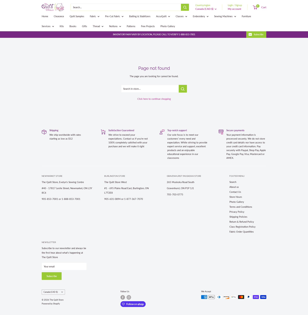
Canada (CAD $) (50, 292)
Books (72, 26)
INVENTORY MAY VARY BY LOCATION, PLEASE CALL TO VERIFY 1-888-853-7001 (154, 34)
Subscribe (258, 34)
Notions (113, 26)
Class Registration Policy (242, 226)
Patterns (131, 26)
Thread (96, 26)
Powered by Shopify (51, 303)
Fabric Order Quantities (241, 231)
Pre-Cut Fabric (112, 16)
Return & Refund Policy (241, 221)
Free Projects (148, 26)
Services (46, 26)
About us (234, 186)
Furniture (246, 16)
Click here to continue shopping (154, 98)
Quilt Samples (77, 16)
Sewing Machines (223, 16)
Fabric (93, 16)
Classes (180, 16)
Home (45, 16)
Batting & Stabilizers (139, 16)
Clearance (59, 16)
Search (232, 181)
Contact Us (235, 191)
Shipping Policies (238, 216)
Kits (62, 26)
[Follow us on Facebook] (122, 297)
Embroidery (199, 16)
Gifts (84, 26)
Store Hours (235, 196)
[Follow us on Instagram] (129, 297)
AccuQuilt (161, 16)
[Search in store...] (183, 89)
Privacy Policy (236, 211)
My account (234, 8)
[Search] (185, 7)
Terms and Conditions (240, 206)
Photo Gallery (167, 26)
